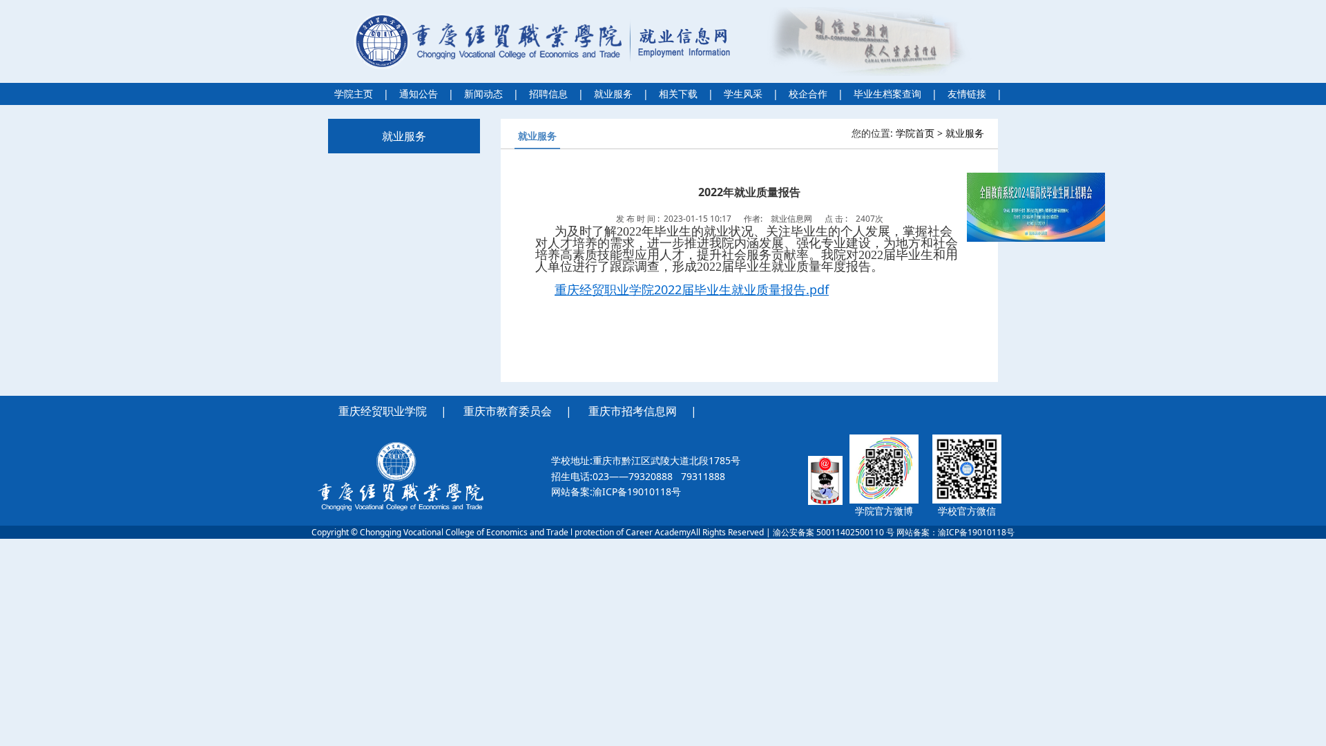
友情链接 (967, 93)
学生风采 (743, 93)
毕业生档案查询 (887, 93)
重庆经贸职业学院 (382, 411)
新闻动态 (483, 93)
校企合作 (808, 93)
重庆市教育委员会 (507, 411)
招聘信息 (548, 93)
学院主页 (353, 93)
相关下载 (678, 93)
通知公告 (418, 93)
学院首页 (915, 133)
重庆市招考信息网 (632, 411)
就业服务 (613, 93)
